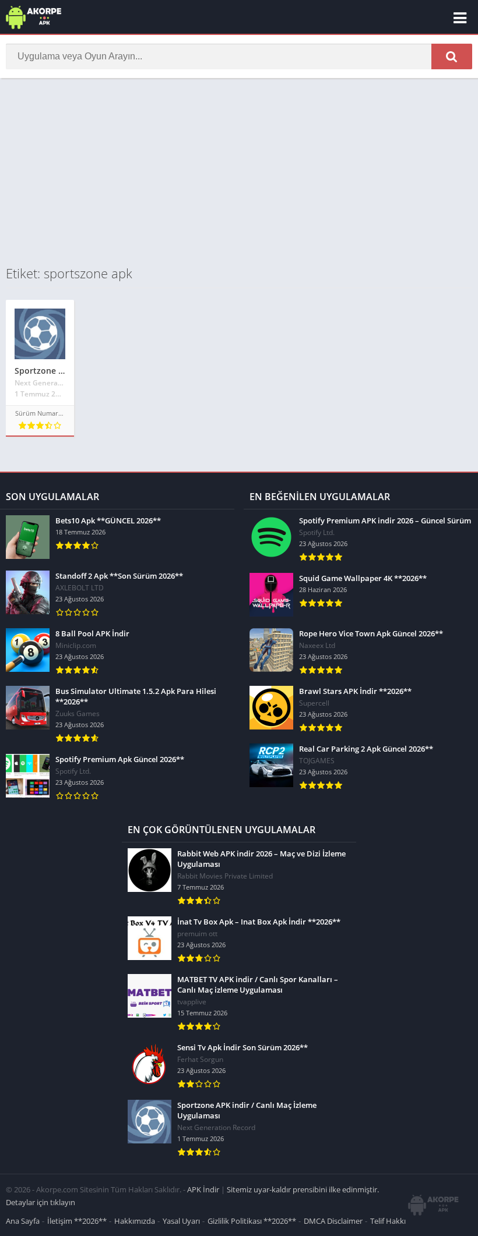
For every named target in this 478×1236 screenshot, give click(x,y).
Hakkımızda (134, 1221)
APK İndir (203, 1189)
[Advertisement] (239, 171)
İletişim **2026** (77, 1221)
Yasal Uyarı (181, 1221)
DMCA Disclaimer (333, 1221)
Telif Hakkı (388, 1221)
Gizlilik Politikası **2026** (252, 1221)
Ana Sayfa (23, 1221)
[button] (451, 56)
